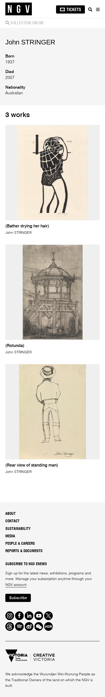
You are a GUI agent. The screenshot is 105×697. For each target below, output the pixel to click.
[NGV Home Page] (18, 9)
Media (10, 536)
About (10, 514)
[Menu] (98, 9)
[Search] (90, 9)
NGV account (16, 585)
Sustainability (18, 529)
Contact (12, 521)
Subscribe (18, 598)
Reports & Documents (24, 551)
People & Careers (20, 543)
